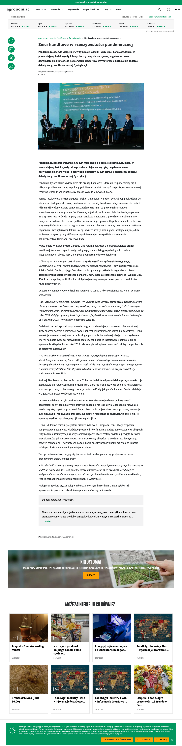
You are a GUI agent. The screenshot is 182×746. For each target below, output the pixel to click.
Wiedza (39, 10)
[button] (11, 40)
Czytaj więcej (143, 740)
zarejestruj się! (102, 2)
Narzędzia (55, 10)
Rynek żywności (75, 38)
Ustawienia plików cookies (117, 740)
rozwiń (46, 521)
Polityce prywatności (63, 731)
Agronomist (42, 38)
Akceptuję (161, 740)
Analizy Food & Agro (58, 38)
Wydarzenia (73, 10)
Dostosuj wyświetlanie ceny (160, 17)
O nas (118, 10)
